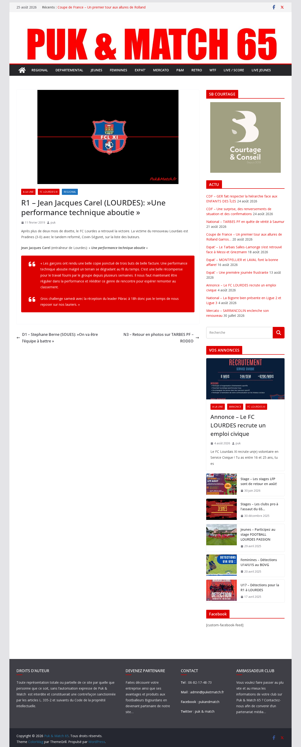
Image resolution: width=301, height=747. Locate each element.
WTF (213, 70)
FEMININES (118, 70)
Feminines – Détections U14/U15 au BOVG (259, 562)
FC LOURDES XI (49, 191)
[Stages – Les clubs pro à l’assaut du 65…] (221, 510)
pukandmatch (209, 701)
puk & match (204, 711)
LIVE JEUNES (261, 70)
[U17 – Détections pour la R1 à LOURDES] (221, 591)
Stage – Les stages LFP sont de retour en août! (259, 481)
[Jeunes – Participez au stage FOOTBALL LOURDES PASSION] (221, 538)
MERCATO (161, 70)
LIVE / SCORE (234, 70)
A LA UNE (28, 191)
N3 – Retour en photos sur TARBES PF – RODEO (158, 338)
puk (53, 223)
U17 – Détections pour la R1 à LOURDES (260, 587)
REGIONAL (40, 70)
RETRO (196, 70)
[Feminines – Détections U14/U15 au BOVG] (221, 565)
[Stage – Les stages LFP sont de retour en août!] (221, 485)
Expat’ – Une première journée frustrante (237, 272)
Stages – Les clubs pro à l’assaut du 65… (259, 506)
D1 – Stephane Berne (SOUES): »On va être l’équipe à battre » (60, 338)
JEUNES (96, 70)
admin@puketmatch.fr (207, 692)
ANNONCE (235, 406)
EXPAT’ (140, 70)
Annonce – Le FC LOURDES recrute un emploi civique (238, 425)
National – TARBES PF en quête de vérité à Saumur (245, 221)
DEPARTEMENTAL (69, 70)
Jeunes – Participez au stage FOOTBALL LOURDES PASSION (258, 534)
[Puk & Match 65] (150, 26)
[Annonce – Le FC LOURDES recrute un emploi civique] (245, 378)
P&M (180, 70)
